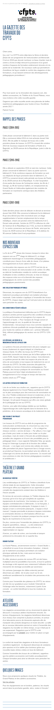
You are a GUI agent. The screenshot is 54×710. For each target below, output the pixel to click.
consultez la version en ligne (37, 3)
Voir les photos (8, 682)
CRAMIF (22, 633)
